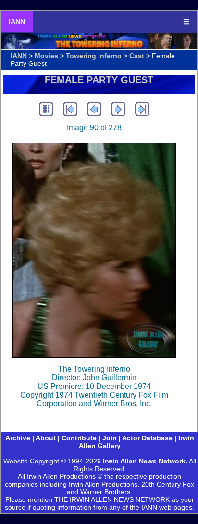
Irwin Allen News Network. (145, 461)
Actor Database (147, 438)
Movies (46, 56)
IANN (17, 21)
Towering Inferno (94, 56)
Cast (136, 56)
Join (109, 438)
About (46, 438)
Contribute (79, 438)
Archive (17, 438)
